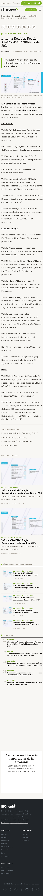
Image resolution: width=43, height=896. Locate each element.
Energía (4, 834)
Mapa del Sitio (6, 873)
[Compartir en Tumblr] (29, 27)
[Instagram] (16, 889)
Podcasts (16, 3)
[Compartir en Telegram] (19, 27)
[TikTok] (38, 889)
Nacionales (5, 850)
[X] (10, 889)
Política (4, 844)
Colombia (4, 856)
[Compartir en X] (13, 27)
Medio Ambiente (7, 847)
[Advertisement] (21, 716)
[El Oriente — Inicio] (9, 9)
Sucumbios (26, 433)
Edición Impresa (7, 870)
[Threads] (21, 889)
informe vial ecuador (26, 441)
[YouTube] (27, 889)
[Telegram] (32, 889)
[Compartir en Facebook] (8, 27)
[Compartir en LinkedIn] (24, 27)
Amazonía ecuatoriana (10, 433)
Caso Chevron (6, 3)
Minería (4, 837)
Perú (3, 853)
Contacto (4, 867)
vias (35, 433)
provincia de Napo (9, 441)
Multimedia (26, 837)
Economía (5, 840)
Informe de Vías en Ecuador (15, 16)
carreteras (22, 437)
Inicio (3, 16)
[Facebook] (5, 889)
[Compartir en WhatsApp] (3, 27)
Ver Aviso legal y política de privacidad (14, 823)
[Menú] (40, 10)
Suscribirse (31, 10)
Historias (25, 840)
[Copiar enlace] (34, 27)
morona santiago (9, 437)
